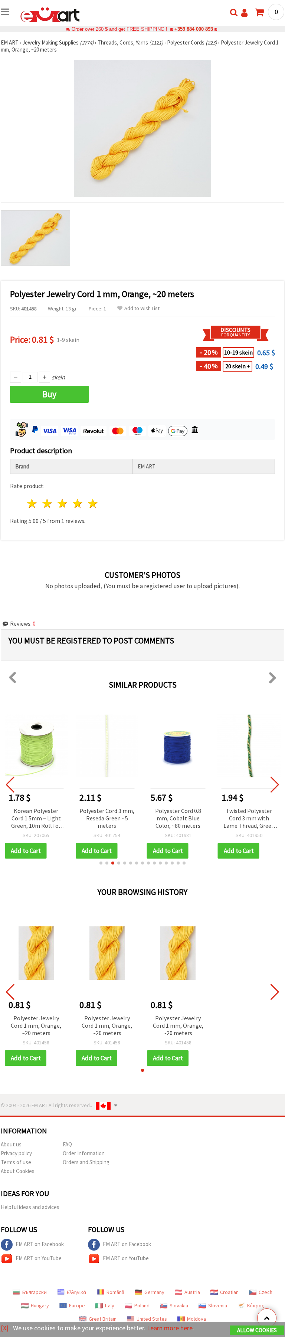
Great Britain (103, 1318)
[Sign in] (244, 13)
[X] (5, 1328)
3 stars (63, 503)
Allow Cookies (257, 1330)
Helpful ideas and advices (30, 1207)
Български (34, 1292)
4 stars (77, 503)
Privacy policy (16, 1153)
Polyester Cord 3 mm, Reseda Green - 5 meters (106, 818)
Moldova (196, 1318)
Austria (192, 1292)
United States (152, 1318)
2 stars (47, 503)
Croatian (229, 1292)
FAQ (67, 1144)
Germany (154, 1292)
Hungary (40, 1305)
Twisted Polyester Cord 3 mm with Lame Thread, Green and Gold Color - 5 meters (249, 818)
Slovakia (179, 1305)
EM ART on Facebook (40, 1244)
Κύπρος (255, 1305)
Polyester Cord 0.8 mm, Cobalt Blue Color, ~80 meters (178, 818)
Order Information (84, 1153)
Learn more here (170, 1328)
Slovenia (217, 1305)
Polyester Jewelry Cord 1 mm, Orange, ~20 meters (36, 1025)
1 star (32, 503)
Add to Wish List (142, 308)
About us (11, 1144)
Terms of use (16, 1162)
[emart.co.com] (50, 14)
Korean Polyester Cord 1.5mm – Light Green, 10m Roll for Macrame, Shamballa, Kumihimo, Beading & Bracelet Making (36, 818)
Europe (77, 1305)
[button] (100, 863)
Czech (265, 1292)
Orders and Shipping (86, 1162)
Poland (142, 1305)
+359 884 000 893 (193, 29)
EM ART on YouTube (39, 1258)
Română (115, 1292)
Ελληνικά (76, 1292)
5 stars (93, 503)
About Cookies (18, 1171)
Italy (109, 1305)
